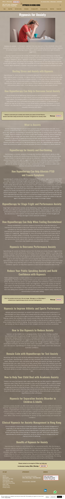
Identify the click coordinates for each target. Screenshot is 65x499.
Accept (59, 496)
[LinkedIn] (45, 490)
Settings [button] (47, 496)
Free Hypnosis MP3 (8, 481)
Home (4, 476)
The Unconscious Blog (9, 483)
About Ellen (6, 477)
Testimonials (6, 480)
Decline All (53, 496)
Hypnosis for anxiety (10, 46)
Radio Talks (6, 484)
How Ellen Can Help (8, 478)
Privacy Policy (6, 487)
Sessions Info (6, 486)
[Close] (63, 497)
